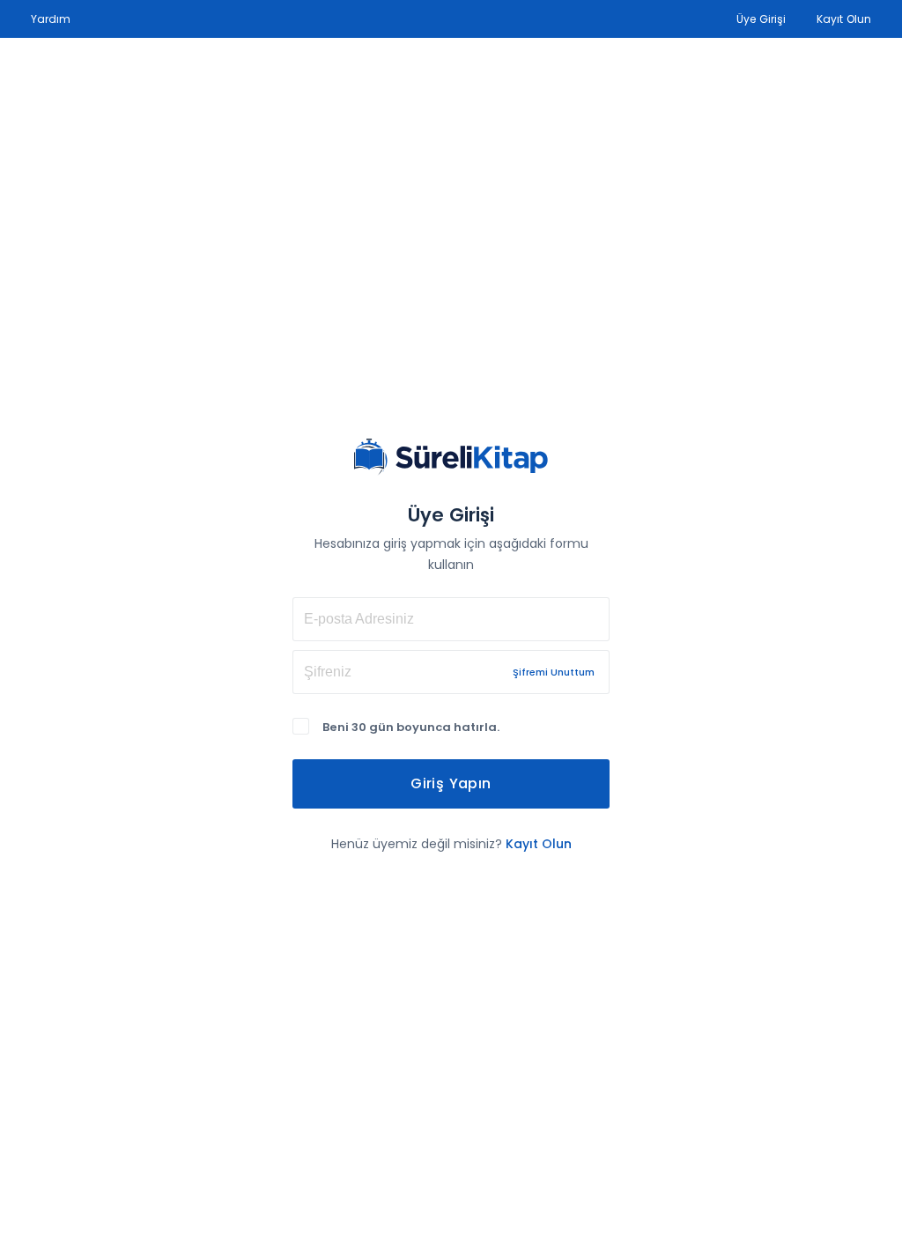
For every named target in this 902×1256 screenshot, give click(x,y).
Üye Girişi (761, 18)
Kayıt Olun (844, 18)
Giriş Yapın (450, 783)
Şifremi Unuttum (554, 672)
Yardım (50, 18)
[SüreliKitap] (451, 457)
